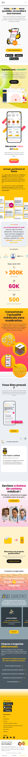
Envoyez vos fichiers (14, 561)
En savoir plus (14, 501)
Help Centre (6, 729)
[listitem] (14, 459)
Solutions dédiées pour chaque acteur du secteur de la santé (13, 726)
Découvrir (14, 81)
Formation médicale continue (10, 723)
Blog (4, 716)
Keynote (5, 721)
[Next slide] (25, 438)
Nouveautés (6, 719)
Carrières (5, 731)
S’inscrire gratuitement (14, 50)
